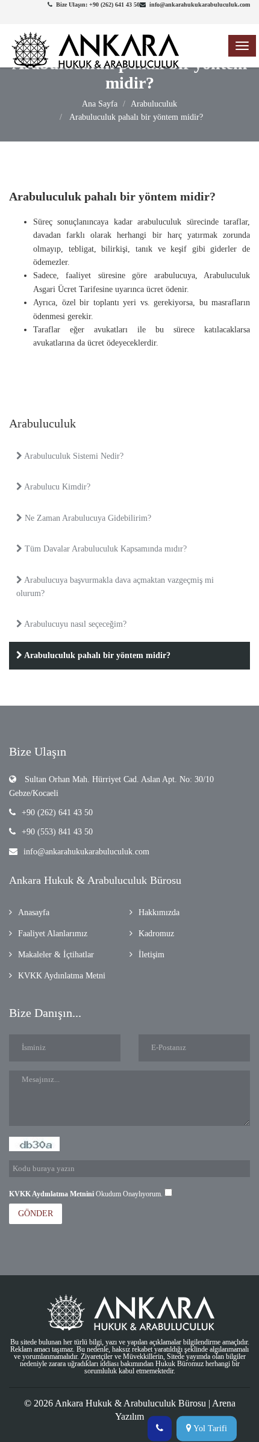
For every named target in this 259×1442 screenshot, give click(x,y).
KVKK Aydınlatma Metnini (51, 1194)
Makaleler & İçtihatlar (56, 954)
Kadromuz (156, 933)
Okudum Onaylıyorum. (86, 1194)
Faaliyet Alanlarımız (52, 933)
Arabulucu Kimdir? (56, 486)
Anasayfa (33, 912)
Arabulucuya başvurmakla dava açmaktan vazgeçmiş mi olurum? (115, 587)
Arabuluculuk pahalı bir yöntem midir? (135, 117)
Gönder (35, 1213)
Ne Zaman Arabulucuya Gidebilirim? (86, 518)
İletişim (151, 954)
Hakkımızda (159, 912)
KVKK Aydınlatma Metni (61, 975)
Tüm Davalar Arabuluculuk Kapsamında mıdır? (104, 548)
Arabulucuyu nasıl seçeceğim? (74, 624)
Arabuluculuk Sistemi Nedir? (72, 456)
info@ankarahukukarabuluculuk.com (86, 851)
